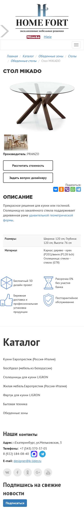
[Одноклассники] (61, 189)
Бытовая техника (15, 404)
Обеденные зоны (50, 56)
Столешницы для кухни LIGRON (25, 377)
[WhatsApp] (72, 189)
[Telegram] (78, 189)
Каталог (28, 56)
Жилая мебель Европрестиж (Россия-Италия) (35, 386)
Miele (48, 37)
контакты (28, 434)
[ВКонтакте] (55, 189)
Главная (12, 56)
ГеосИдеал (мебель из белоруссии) (27, 368)
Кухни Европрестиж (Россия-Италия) (29, 359)
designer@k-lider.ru (27, 461)
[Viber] (67, 189)
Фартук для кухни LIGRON (21, 395)
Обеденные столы (23, 61)
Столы (72, 56)
